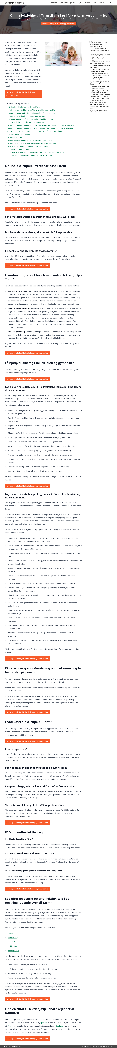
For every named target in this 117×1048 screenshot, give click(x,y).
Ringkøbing (13, 937)
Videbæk (11, 942)
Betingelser (109, 1046)
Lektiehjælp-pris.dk (14, 2)
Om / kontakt (98, 3)
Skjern (10, 933)
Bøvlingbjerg (13, 950)
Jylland (72, 3)
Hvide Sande (13, 946)
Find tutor (63, 3)
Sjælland (87, 3)
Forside (54, 3)
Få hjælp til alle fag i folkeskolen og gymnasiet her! (58, 24)
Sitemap (102, 1046)
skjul (27, 104)
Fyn (79, 3)
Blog (97, 1046)
